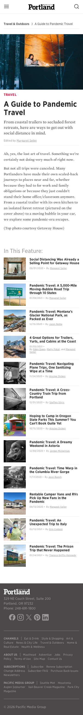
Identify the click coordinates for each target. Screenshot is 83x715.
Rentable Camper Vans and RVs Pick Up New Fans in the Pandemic (54, 497)
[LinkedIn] (45, 618)
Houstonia (64, 683)
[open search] (76, 7)
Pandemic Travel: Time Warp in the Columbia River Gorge (53, 470)
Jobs (57, 654)
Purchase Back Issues (64, 671)
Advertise (45, 654)
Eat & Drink (31, 638)
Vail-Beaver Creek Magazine (46, 687)
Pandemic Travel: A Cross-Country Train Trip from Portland (50, 393)
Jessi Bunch (55, 477)
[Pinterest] (37, 618)
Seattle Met (47, 683)
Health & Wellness (33, 646)
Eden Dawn (39, 349)
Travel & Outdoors (16, 24)
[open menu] (6, 7)
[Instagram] (20, 618)
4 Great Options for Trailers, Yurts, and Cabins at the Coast (53, 339)
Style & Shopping (52, 638)
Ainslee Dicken (57, 376)
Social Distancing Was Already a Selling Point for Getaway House (54, 261)
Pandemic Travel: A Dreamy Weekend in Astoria (51, 444)
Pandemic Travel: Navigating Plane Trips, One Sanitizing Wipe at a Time (52, 367)
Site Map (39, 658)
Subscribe (37, 666)
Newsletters (12, 675)
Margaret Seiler (27, 140)
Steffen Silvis (56, 402)
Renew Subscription (59, 666)
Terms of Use (22, 658)
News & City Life (27, 642)
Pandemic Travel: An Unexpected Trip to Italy (48, 522)
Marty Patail (53, 349)
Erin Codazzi (56, 529)
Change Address (14, 671)
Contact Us (55, 658)
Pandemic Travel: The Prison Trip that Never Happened (51, 548)
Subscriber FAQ (38, 671)
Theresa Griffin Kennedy (62, 555)
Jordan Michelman (60, 450)
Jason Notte (55, 324)
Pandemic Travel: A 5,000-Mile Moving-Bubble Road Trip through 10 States (53, 289)
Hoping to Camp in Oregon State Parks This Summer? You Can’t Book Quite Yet (53, 419)
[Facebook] (12, 618)
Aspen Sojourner (14, 687)
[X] (29, 618)
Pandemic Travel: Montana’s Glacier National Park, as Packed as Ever (51, 315)
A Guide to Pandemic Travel (54, 24)
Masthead (29, 654)
